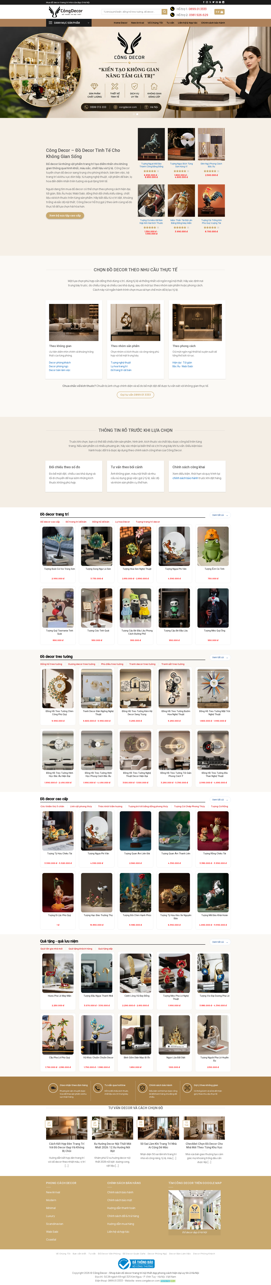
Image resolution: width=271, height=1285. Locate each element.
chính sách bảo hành (185, 478)
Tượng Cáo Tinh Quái (98, 630)
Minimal (51, 1208)
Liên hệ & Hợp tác (187, 22)
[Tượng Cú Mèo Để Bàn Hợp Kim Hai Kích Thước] (151, 200)
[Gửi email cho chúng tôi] (217, 2)
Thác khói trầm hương (110, 806)
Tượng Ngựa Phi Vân (175, 568)
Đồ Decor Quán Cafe (134, 1253)
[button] (219, 11)
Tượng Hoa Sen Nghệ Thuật (137, 568)
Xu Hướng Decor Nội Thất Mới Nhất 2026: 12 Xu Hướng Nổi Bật (112, 1147)
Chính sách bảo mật (119, 1200)
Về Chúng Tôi (155, 22)
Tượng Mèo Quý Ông (214, 630)
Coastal (51, 1239)
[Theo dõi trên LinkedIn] (223, 2)
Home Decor (121, 22)
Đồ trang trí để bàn (121, 370)
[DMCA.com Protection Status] (168, 1280)
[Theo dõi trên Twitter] (214, 2)
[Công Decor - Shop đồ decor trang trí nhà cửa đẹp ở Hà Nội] (71, 12)
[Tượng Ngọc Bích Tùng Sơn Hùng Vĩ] (181, 144)
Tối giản (187, 362)
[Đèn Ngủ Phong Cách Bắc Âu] (211, 144)
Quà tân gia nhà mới (51, 948)
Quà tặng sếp (105, 948)
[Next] (261, 72)
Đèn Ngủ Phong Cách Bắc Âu (211, 165)
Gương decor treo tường (81, 664)
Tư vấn (170, 22)
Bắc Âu (176, 366)
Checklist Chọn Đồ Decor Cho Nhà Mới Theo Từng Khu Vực (204, 1145)
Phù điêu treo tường (112, 664)
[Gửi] (164, 12)
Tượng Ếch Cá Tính (214, 568)
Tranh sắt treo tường (172, 664)
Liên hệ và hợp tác (118, 1231)
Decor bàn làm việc (59, 370)
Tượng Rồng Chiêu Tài (214, 853)
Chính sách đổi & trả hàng (123, 1216)
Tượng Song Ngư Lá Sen (98, 568)
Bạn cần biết (79, 1253)
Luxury (50, 1216)
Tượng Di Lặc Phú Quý (59, 915)
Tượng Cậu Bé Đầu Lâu (176, 630)
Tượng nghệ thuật (121, 362)
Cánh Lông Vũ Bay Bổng (137, 995)
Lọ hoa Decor (122, 521)
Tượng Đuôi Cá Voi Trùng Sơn (59, 568)
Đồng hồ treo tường (51, 664)
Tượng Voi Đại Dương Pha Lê (214, 995)
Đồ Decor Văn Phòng (109, 1253)
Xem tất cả (218, 514)
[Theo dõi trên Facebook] (204, 2)
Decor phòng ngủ (58, 366)
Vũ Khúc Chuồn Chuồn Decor (98, 1057)
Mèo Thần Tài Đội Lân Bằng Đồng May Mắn (181, 221)
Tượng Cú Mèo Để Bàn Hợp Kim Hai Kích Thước (151, 221)
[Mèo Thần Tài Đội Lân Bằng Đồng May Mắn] (181, 200)
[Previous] (9, 72)
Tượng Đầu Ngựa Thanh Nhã (98, 995)
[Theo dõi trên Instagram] (207, 2)
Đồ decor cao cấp (50, 521)
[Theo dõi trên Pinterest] (220, 2)
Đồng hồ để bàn (100, 521)
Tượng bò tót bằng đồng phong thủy (148, 806)
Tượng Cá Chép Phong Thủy (189, 806)
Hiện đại (177, 362)
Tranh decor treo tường (142, 664)
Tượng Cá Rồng (219, 806)
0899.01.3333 (198, 9)
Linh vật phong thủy (81, 806)
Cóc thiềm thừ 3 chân (52, 806)
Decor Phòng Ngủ (157, 1253)
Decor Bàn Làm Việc (180, 1253)
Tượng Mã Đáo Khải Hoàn (214, 915)
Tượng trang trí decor (148, 521)
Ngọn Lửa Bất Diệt (176, 1057)
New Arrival (137, 22)
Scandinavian (54, 1224)
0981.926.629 (198, 15)
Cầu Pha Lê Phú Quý (59, 1057)
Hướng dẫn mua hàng (120, 1224)
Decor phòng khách (60, 362)
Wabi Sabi (187, 366)
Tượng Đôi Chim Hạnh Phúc (137, 915)
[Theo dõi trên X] (210, 2)
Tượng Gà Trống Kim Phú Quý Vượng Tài (211, 221)
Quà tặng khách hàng (80, 948)
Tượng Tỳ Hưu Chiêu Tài (59, 853)
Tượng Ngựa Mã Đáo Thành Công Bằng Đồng (151, 165)
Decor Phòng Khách (204, 1253)
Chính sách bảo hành (213, 22)
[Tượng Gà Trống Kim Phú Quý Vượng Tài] (211, 200)
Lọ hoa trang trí (119, 366)
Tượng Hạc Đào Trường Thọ (98, 915)
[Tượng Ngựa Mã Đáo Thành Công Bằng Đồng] (151, 144)
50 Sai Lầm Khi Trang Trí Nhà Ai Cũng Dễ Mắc (158, 1145)
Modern (51, 1200)
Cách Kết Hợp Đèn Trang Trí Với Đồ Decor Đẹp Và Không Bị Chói (66, 1147)
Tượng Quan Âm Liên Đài (137, 853)
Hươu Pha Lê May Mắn (59, 995)
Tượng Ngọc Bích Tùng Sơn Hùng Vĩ (181, 165)
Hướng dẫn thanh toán (121, 1208)
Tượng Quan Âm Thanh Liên (175, 853)
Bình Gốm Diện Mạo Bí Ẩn (137, 1057)
